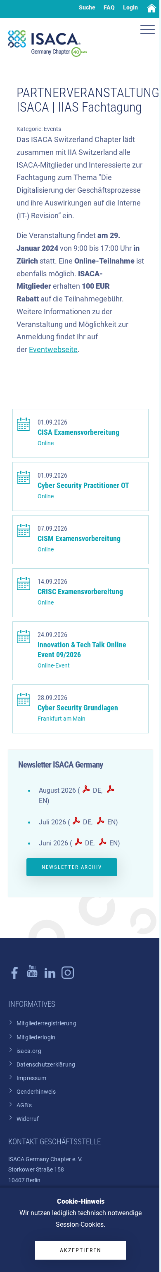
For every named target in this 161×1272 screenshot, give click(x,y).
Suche (87, 7)
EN (111, 822)
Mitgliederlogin (36, 1037)
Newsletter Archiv (72, 867)
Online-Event (54, 665)
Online (46, 443)
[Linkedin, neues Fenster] (50, 977)
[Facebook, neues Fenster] (14, 977)
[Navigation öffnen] (148, 30)
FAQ (109, 7)
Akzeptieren (81, 1250)
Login (130, 7)
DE (97, 790)
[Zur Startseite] (47, 43)
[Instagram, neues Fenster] (32, 977)
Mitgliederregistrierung (46, 1023)
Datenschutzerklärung (46, 1064)
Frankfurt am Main (61, 718)
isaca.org (29, 1051)
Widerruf (28, 1119)
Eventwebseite (53, 349)
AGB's (24, 1105)
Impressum (31, 1078)
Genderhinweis (36, 1091)
